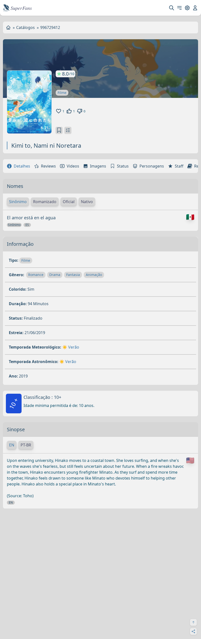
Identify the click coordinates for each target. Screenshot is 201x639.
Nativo (87, 201)
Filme (62, 92)
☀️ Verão (70, 347)
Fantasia (73, 274)
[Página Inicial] (8, 27)
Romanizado (44, 201)
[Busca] (172, 8)
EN (11, 445)
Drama (54, 274)
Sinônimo (18, 201)
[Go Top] (193, 622)
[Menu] (179, 8)
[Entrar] (195, 8)
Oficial (69, 201)
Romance (35, 274)
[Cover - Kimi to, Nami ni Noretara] (29, 102)
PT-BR (26, 445)
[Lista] (67, 130)
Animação (94, 274)
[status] (59, 130)
